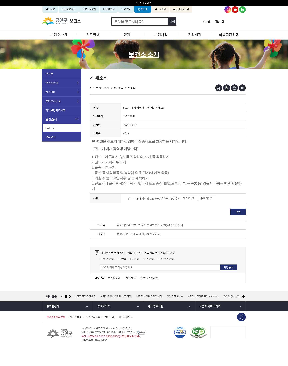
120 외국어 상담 (231, 296)
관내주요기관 (155, 306)
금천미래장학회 (181, 9)
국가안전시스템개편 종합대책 (115, 296)
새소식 (51, 127)
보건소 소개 (59, 34)
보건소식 (51, 119)
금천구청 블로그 (242, 9)
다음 (70, 296)
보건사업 (161, 34)
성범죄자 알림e (175, 296)
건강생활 (195, 34)
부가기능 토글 (242, 87)
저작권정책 (76, 316)
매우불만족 (167, 259)
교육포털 (126, 9)
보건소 (144, 9)
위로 (241, 319)
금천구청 (50, 9)
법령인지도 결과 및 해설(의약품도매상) (139, 234)
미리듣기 (208, 198)
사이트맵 (109, 316)
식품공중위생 (229, 34)
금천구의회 (160, 9)
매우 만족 (108, 259)
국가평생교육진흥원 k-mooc (202, 296)
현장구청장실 (89, 9)
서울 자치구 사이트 (210, 306)
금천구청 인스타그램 (227, 9)
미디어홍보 (108, 9)
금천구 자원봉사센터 (85, 296)
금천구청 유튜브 (235, 9)
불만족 (150, 259)
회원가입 (219, 21)
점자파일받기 (226, 87)
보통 (136, 259)
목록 (238, 212)
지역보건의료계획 (56, 110)
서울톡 (142, 332)
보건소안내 (52, 83)
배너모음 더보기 (243, 296)
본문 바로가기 (144, 3)
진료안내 (93, 34)
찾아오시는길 (53, 101)
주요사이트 (104, 306)
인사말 (49, 74)
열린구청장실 (69, 9)
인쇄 (234, 87)
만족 (123, 259)
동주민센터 (53, 306)
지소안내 (51, 92)
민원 (127, 34)
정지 (66, 296)
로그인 (206, 21)
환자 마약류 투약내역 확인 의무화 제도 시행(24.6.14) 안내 (150, 225)
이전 (61, 296)
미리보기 (190, 198)
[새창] (198, 332)
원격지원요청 (126, 316)
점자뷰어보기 (218, 87)
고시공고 (51, 137)
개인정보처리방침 (55, 316)
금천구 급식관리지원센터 (149, 296)
